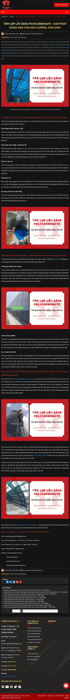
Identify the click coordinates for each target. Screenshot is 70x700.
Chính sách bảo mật (34, 633)
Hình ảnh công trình (34, 656)
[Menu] (3, 12)
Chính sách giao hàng (34, 631)
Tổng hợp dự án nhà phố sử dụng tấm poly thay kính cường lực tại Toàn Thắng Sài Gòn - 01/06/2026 (35, 592)
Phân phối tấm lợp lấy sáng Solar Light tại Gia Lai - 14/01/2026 (24, 599)
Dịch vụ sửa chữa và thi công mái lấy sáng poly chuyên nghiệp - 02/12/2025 (27, 605)
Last (55, 611)
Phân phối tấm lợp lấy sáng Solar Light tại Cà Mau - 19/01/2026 (24, 596)
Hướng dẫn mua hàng (35, 639)
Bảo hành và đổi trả (34, 636)
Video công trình (33, 653)
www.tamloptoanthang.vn (9, 676)
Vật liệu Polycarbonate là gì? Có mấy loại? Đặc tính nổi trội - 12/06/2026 (26, 590)
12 (46, 611)
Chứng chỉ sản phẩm (34, 642)
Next (51, 611)
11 (43, 611)
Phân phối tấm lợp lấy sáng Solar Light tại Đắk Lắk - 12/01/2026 (24, 601)
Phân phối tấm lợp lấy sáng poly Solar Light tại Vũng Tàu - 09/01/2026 (26, 603)
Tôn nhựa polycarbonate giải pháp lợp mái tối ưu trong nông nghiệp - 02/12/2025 (29, 607)
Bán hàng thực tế (33, 659)
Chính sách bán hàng (34, 628)
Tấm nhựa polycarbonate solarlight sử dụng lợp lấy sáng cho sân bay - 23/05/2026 (30, 594)
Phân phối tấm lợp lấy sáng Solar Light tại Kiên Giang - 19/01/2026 (25, 597)
